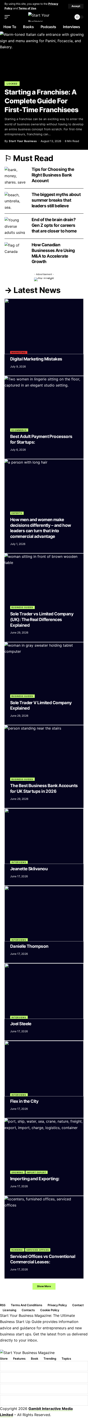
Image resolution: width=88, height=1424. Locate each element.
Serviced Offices (37, 1250)
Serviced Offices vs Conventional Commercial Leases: (42, 1259)
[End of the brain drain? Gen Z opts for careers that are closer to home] (16, 225)
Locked (12, 83)
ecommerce (19, 430)
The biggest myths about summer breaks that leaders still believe (56, 200)
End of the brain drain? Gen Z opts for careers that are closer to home (55, 225)
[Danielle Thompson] (44, 913)
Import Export (36, 1172)
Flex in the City (24, 1101)
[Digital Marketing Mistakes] (44, 326)
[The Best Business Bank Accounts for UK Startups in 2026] (44, 753)
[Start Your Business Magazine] (44, 17)
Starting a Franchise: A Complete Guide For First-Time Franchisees (42, 101)
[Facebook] (44, 1366)
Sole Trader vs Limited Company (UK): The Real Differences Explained (41, 619)
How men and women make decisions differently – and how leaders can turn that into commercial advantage (40, 528)
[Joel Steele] (44, 991)
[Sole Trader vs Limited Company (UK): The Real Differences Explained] (44, 581)
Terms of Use (27, 8)
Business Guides (22, 607)
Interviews (19, 862)
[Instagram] (44, 1389)
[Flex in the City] (44, 1068)
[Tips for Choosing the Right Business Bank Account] (16, 175)
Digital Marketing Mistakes (36, 359)
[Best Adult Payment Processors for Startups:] (44, 404)
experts (17, 513)
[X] (44, 1377)
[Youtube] (44, 1400)
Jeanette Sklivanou (29, 868)
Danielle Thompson (29, 946)
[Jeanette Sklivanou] (44, 836)
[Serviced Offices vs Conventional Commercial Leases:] (44, 1224)
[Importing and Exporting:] (44, 1146)
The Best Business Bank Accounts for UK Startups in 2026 (44, 788)
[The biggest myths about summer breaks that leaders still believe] (16, 200)
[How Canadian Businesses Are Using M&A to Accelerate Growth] (16, 250)
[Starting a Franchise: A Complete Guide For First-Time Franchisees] (44, 58)
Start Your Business (23, 141)
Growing (17, 1172)
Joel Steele (20, 1023)
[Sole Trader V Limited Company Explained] (44, 670)
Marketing (19, 352)
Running (17, 1250)
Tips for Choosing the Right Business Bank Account (53, 175)
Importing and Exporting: (35, 1178)
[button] (75, 6)
